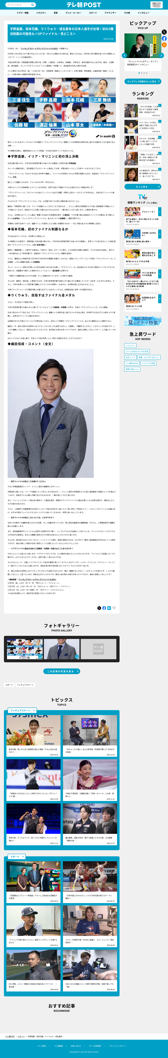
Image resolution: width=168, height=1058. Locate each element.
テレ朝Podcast (132, 363)
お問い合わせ (76, 1046)
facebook (164, 38)
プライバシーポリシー (117, 1046)
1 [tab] (139, 73)
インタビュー (144, 12)
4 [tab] (146, 73)
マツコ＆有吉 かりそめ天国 (137, 351)
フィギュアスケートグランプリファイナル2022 (37, 579)
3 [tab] (144, 73)
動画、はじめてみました (149, 357)
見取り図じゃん (132, 369)
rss (164, 44)
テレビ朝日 (42, 1046)
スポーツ (93, 12)
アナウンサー (110, 12)
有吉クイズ (130, 357)
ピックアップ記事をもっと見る (142, 81)
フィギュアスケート (25, 684)
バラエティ (41, 12)
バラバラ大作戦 (148, 363)
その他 (127, 12)
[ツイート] (99, 608)
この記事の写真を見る (60, 671)
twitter (164, 32)
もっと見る (142, 186)
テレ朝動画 (58, 1046)
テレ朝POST (84, 5)
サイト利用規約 (95, 1046)
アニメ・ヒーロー (73, 12)
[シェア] (104, 608)
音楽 (56, 12)
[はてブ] (109, 608)
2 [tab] (141, 73)
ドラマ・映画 (23, 12)
